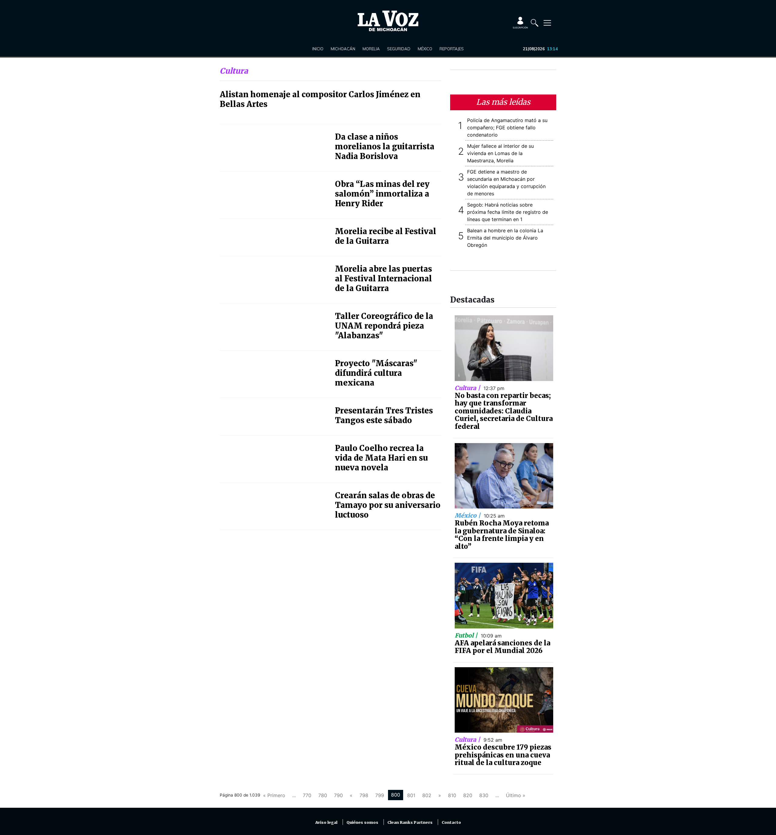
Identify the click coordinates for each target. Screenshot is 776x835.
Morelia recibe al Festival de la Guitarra (385, 236)
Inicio (317, 48)
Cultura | (468, 388)
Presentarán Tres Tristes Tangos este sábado (384, 415)
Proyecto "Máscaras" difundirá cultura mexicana (376, 373)
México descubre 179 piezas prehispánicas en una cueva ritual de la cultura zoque (503, 755)
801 (411, 795)
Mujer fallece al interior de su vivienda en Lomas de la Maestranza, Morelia (500, 153)
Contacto (451, 822)
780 (322, 795)
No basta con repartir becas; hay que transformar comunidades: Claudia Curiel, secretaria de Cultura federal (504, 411)
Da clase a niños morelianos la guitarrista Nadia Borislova (384, 146)
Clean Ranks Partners (410, 822)
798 (364, 795)
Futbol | (467, 635)
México (425, 48)
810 (452, 795)
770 (307, 795)
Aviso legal (326, 822)
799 (379, 795)
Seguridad (398, 48)
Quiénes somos (362, 822)
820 (467, 795)
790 (338, 795)
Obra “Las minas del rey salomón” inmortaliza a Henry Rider (382, 193)
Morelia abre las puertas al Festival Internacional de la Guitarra (383, 278)
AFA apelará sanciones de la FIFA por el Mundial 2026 (502, 647)
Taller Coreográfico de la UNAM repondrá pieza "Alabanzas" (384, 325)
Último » (515, 795)
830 (483, 795)
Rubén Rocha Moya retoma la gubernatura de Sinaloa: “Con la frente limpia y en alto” (502, 535)
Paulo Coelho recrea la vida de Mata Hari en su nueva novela (381, 457)
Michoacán (343, 48)
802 (426, 795)
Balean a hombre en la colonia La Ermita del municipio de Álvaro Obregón (505, 237)
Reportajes (452, 48)
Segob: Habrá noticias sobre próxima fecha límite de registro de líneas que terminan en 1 (507, 212)
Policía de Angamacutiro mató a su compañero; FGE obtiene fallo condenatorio (507, 127)
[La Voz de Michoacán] (388, 21)
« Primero (274, 795)
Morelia (371, 48)
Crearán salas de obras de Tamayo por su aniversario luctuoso (387, 505)
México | (468, 515)
